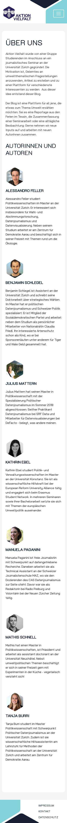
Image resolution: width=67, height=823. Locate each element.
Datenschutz (48, 817)
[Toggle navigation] (58, 13)
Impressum (46, 805)
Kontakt (44, 811)
